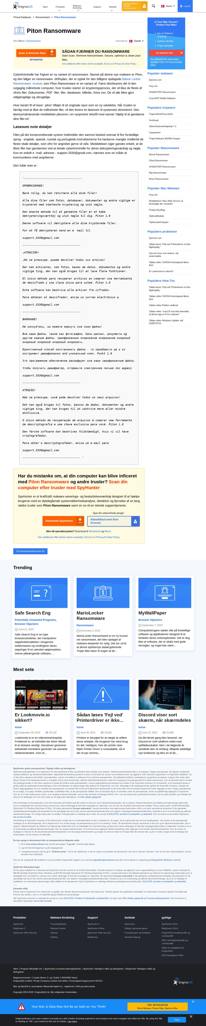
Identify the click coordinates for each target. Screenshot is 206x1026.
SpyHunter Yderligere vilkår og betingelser (103, 969)
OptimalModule (156, 216)
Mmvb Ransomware (159, 154)
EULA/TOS (114, 814)
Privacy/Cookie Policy (125, 63)
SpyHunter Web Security (25, 932)
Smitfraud (153, 120)
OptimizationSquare (158, 222)
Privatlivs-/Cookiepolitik (85, 898)
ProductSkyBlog (157, 209)
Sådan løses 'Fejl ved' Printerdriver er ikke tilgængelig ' (169, 245)
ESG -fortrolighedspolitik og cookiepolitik (175, 942)
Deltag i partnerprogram (136, 928)
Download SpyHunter (59, 520)
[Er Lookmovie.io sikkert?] (41, 695)
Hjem (45, 7)
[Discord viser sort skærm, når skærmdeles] (164, 695)
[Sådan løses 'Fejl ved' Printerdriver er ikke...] (103, 695)
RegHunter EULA (170, 928)
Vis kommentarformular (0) (30, 551)
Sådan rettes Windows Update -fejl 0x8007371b (166, 322)
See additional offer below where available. (82, 63)
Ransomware (43, 17)
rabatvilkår (147, 814)
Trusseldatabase (58, 924)
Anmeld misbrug (132, 937)
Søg (153, 6)
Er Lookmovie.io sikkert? (161, 271)
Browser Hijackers (26, 623)
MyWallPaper (152, 612)
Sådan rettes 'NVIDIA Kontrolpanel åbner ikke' (169, 263)
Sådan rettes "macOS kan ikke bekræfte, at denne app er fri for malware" (169, 313)
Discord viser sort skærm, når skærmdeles (164, 254)
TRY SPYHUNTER (158, 1006)
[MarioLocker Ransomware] (103, 593)
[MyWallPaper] (164, 593)
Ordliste (54, 937)
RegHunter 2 (19, 928)
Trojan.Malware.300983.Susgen (164, 138)
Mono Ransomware (158, 178)
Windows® (95, 531)
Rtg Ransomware (157, 172)
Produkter (60, 7)
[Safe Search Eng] (41, 593)
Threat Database (22, 17)
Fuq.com (153, 86)
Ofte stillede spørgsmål (90, 797)
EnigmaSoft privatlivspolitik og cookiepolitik (176, 934)
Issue (18, 727)
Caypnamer (155, 132)
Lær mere (72, 1021)
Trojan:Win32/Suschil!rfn (161, 114)
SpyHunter (18, 924)
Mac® (108, 531)
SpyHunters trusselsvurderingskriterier (63, 969)
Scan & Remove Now (32, 53)
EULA (107, 63)
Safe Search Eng (33, 612)
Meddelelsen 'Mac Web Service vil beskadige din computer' (166, 202)
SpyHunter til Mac (95, 928)
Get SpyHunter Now (164, 53)
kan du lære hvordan (22, 817)
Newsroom (130, 924)
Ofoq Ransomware (158, 160)
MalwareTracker (58, 928)
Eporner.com (155, 80)
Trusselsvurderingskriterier (157, 898)
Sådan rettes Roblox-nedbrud (163, 305)
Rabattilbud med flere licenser (104, 521)
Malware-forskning (77, 7)
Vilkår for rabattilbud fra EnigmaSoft (173, 949)
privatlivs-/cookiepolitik (130, 814)
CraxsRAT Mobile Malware (162, 98)
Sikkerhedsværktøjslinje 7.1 (162, 126)
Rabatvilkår (103, 898)
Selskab (112, 7)
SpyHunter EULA (170, 924)
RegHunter (92, 937)
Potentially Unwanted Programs (35, 619)
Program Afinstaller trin (32, 969)
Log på (187, 6)
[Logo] (23, 6)
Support (97, 7)
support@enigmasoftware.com (105, 860)
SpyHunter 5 (93, 924)
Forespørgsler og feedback (138, 932)
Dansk (169, 6)
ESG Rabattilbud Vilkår (172, 955)
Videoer (54, 932)
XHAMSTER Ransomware (162, 92)
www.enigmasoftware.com (37, 844)
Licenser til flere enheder (130, 6)
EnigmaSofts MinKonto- (162, 860)
